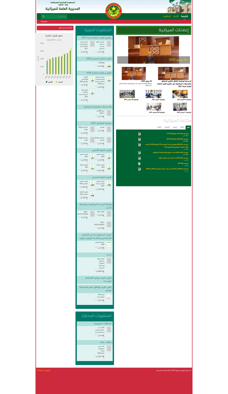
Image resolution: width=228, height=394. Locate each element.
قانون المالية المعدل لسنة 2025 (100, 183)
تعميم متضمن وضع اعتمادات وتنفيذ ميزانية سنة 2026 (99, 80)
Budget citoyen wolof (83, 139)
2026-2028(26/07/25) (82, 213)
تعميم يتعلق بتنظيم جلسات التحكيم (100, 45)
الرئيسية (184, 16)
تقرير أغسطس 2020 (99, 243)
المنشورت (167, 16)
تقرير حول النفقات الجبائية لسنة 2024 (83, 93)
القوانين (159, 127)
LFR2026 (101, 63)
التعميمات (167, 127)
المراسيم (175, 127)
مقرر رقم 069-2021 (183, 163)
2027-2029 (100, 212)
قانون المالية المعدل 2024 (84, 182)
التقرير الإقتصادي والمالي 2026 (84, 79)
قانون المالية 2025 (84, 155)
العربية (102, 127)
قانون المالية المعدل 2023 (84, 193)
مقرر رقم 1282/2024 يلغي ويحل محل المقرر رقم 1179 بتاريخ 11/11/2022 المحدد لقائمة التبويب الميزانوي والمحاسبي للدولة (166, 145)
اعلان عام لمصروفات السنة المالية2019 (101, 350)
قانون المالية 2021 (84, 166)
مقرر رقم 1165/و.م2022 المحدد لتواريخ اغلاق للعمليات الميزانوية (170, 152)
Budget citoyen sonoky (99, 139)
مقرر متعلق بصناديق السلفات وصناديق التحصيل (100, 263)
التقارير (182, 127)
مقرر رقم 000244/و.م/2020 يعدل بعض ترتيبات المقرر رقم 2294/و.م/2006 (167, 169)
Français (44, 22)
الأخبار (176, 16)
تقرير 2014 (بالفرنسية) (100, 295)
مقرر (188, 127)
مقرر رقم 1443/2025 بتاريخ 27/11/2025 (177, 133)
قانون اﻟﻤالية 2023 (100, 166)
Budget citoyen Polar (83, 128)
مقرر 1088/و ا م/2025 (100, 112)
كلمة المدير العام (65, 28)
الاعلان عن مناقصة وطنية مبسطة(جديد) (99, 330)
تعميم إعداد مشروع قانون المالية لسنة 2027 (84, 45)
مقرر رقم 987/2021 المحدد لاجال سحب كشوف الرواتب (173, 158)
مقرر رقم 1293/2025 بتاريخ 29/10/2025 (177, 139)
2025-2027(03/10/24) (99, 223)
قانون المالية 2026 (100, 155)
